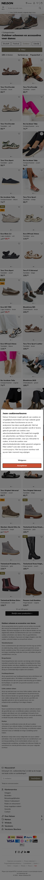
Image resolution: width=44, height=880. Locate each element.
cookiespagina (8, 449)
